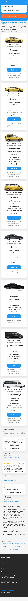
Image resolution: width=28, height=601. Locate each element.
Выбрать (14, 70)
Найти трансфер (14, 16)
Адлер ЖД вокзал (12, 22)
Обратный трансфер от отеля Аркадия (13, 544)
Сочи (2, 563)
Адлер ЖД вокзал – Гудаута (11, 457)
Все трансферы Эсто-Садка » (10, 549)
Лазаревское (5, 568)
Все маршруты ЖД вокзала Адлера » (13, 546)
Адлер (3, 566)
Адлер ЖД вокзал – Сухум (11, 480)
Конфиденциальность (7, 590)
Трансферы (4, 22)
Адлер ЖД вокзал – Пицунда (11, 501)
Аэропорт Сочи (5, 561)
